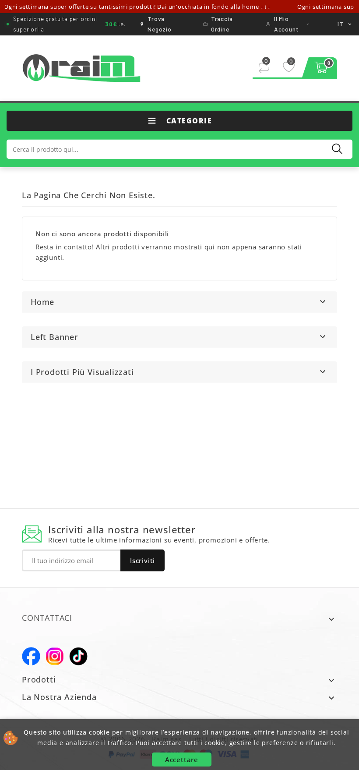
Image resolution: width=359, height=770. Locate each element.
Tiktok (78, 656)
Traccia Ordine (222, 24)
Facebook (31, 656)
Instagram (55, 656)
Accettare (181, 759)
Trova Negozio (160, 24)
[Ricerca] (337, 149)
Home (42, 302)
